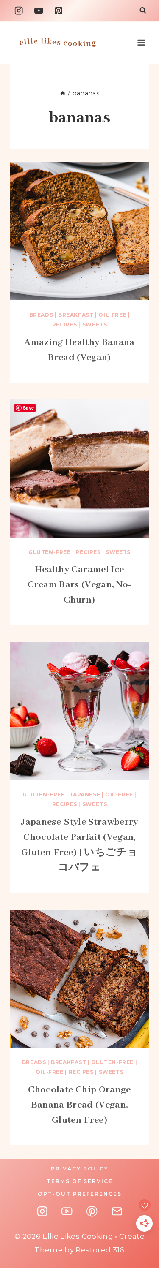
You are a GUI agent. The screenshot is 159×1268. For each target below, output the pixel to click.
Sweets (94, 324)
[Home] (63, 93)
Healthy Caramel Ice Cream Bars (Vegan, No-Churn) (79, 585)
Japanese (85, 794)
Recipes (64, 324)
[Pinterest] (58, 10)
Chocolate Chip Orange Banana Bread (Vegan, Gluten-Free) (79, 1105)
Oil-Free (112, 315)
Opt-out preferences (80, 1194)
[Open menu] (141, 42)
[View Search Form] (143, 11)
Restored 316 (99, 1250)
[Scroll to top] (149, 1178)
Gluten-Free (49, 552)
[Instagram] (19, 10)
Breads (41, 315)
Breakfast (75, 315)
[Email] (117, 1211)
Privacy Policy (80, 1168)
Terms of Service (80, 1181)
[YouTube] (38, 10)
